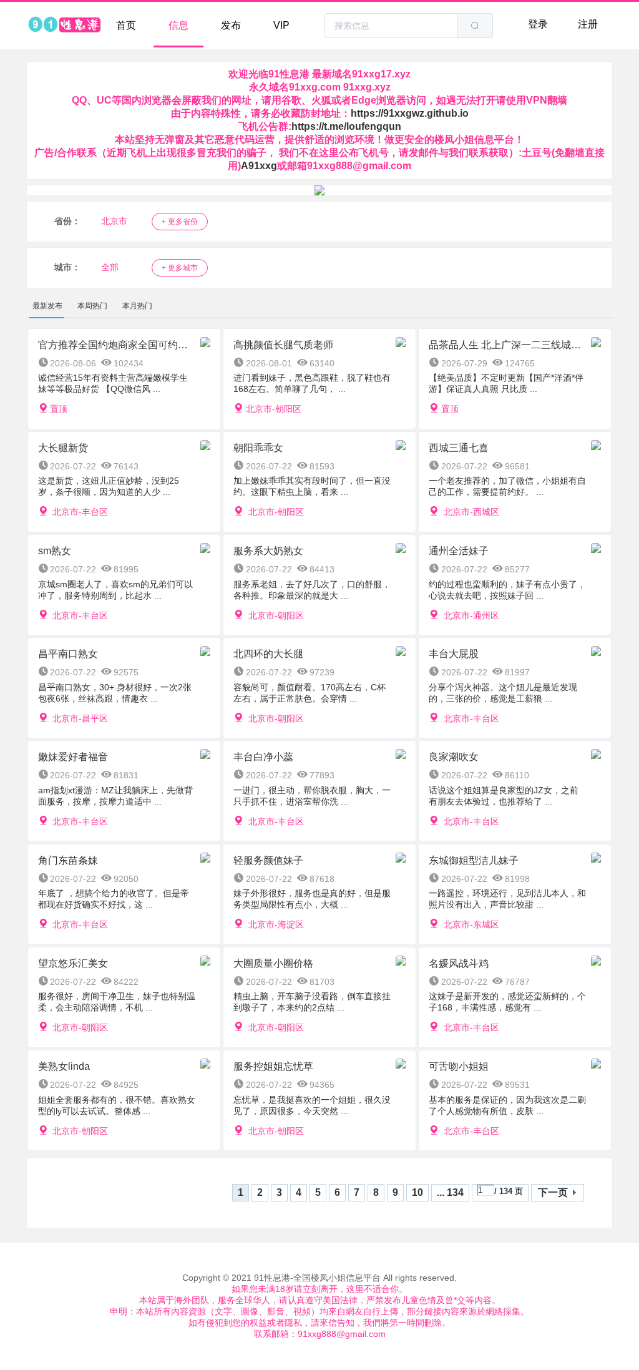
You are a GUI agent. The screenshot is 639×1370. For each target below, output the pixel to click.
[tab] (47, 305)
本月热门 (137, 305)
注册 (588, 24)
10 (417, 1192)
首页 (126, 25)
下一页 (553, 1192)
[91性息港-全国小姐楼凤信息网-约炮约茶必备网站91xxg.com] (63, 25)
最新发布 (47, 305)
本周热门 (92, 305)
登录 (538, 24)
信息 (178, 25)
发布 (231, 25)
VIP (281, 25)
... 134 (450, 1192)
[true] (474, 25)
